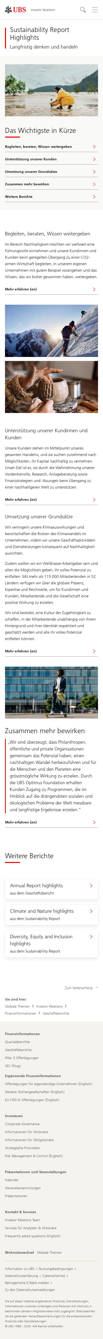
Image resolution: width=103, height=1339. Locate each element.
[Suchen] (83, 10)
